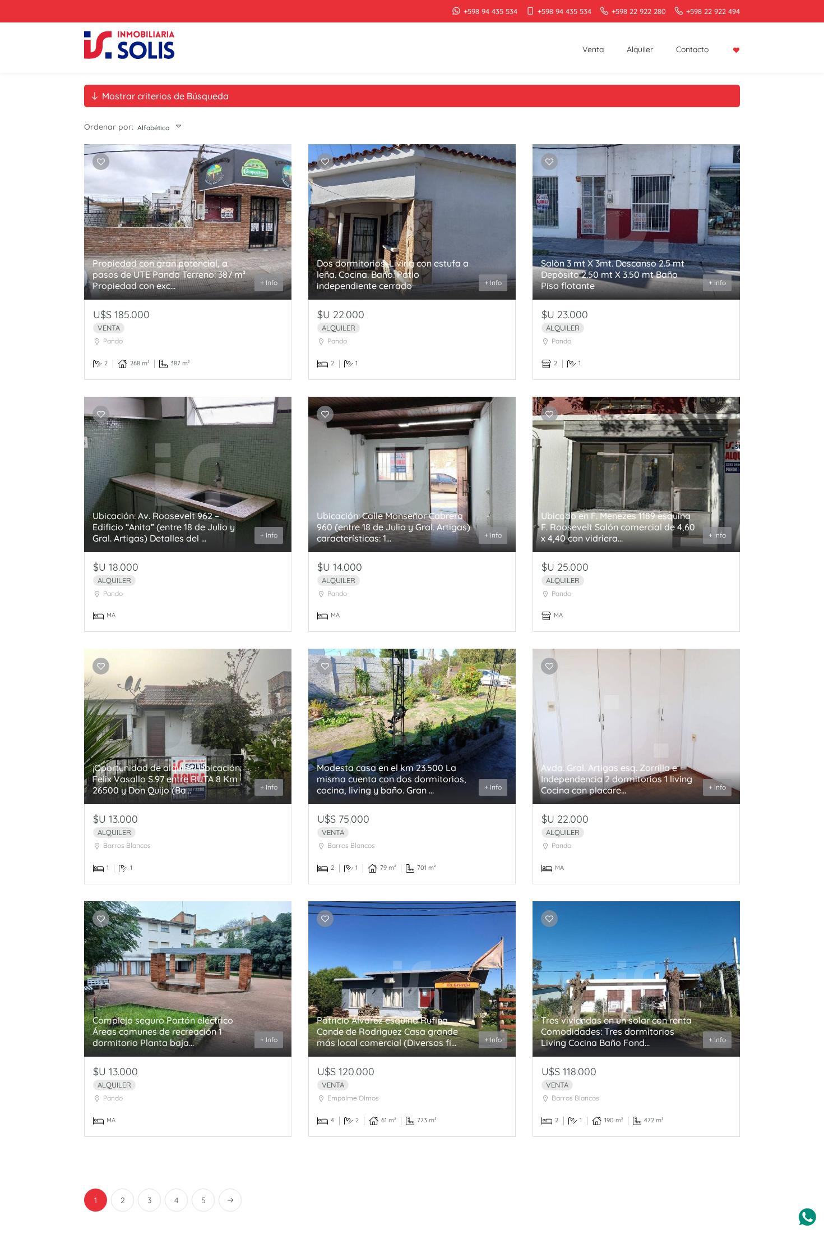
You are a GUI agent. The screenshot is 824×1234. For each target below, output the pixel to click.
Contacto (692, 49)
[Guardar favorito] (100, 162)
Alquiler (640, 49)
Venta (593, 49)
